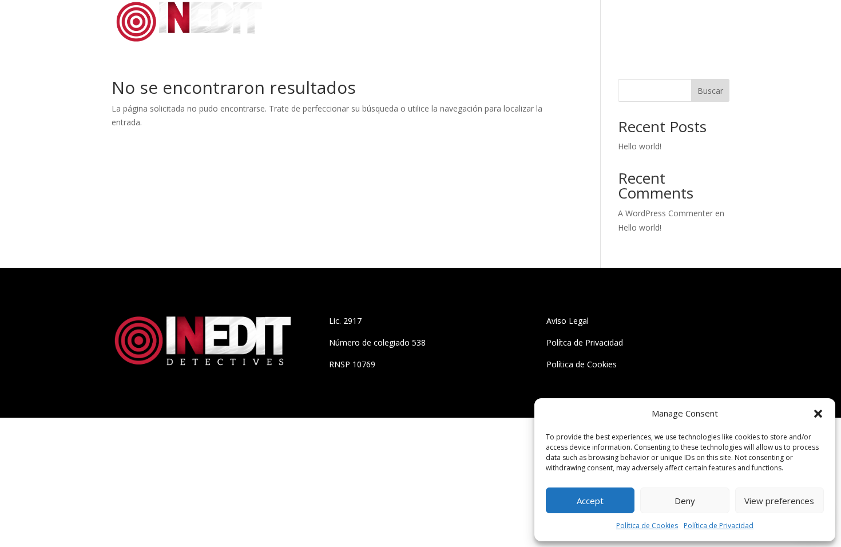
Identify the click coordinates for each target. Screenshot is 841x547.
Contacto (710, 23)
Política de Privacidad (718, 525)
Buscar (710, 90)
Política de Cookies (647, 525)
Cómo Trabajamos (639, 23)
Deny (685, 500)
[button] (818, 413)
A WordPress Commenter (665, 213)
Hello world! (639, 146)
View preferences (779, 500)
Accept (590, 500)
